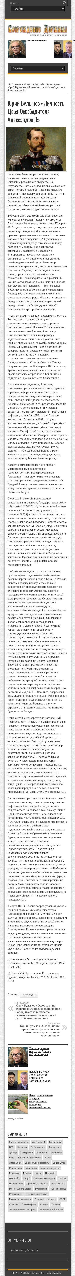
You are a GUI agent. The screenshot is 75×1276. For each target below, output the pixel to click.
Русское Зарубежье (37, 1194)
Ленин (47, 1157)
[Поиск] (65, 3)
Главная (16, 84)
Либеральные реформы (37, 1163)
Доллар (13, 1152)
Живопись (42, 1152)
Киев (11, 1157)
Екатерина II (26, 1152)
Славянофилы (29, 1204)
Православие (16, 1183)
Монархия (14, 1173)
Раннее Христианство (20, 1189)
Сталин (44, 1204)
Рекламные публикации (24, 1250)
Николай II (14, 1178)
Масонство (31, 1168)
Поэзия (62, 1178)
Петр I (26, 1178)
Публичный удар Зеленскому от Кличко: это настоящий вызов (39, 1076)
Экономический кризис (51, 1209)
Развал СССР (58, 1183)
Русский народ (58, 1189)
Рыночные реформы (45, 1199)
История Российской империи (42, 84)
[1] (62, 791)
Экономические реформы (22, 1209)
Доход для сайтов (15, 1119)
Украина (55, 1204)
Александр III (38, 1142)
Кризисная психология (29, 1157)
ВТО (11, 1147)
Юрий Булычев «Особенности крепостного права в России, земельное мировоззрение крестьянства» (40, 1029)
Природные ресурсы (37, 1183)
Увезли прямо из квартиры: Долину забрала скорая (37, 40)
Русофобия (41, 1189)
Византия (22, 1147)
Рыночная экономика (20, 1199)
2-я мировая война (18, 1142)
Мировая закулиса (50, 1168)
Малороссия (15, 1168)
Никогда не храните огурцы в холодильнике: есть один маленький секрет (41, 1101)
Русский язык (16, 1194)
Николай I (50, 1173)
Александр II (29, 995)
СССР (62, 1199)
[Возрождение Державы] (38, 33)
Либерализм (15, 1163)
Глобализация (38, 1147)
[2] (22, 899)
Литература (59, 1163)
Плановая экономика (44, 1178)
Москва (27, 1173)
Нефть (38, 1173)
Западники (56, 1152)
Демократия (54, 1147)
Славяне (13, 1204)
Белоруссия (55, 1142)
